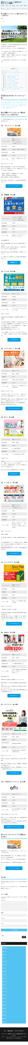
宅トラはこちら (14, 473)
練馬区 (5, 1008)
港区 (10, 5)
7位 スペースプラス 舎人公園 (10, 83)
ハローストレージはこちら (14, 185)
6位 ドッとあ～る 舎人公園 (10, 82)
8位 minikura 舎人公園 (9, 84)
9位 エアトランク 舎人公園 (10, 86)
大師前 (20, 105)
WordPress (19, 1038)
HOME (3, 8)
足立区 (8, 8)
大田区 (5, 974)
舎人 (16, 104)
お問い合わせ (10, 1030)
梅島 (13, 105)
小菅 (7, 105)
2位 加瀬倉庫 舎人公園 (9, 76)
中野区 (5, 954)
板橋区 (5, 988)
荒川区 (5, 1011)
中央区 (7, 5)
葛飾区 (5, 1015)
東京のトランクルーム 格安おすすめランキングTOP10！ (11, 2)
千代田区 (2, 5)
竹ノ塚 (24, 105)
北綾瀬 (9, 102)
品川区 (5, 968)
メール (2, 918)
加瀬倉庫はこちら (14, 262)
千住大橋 (3, 107)
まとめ (3, 90)
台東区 (21, 5)
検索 (3, 935)
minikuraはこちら (14, 695)
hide (16, 68)
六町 (14, 107)
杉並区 (5, 984)
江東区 (5, 994)
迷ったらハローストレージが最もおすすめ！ (11, 88)
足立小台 (13, 102)
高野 (21, 102)
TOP (5, 1030)
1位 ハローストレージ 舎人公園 (11, 75)
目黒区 (5, 1005)
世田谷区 (5, 947)
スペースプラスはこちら (14, 623)
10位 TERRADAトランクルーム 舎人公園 (13, 87)
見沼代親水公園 (21, 104)
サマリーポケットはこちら (14, 408)
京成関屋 (8, 107)
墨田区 (25, 5)
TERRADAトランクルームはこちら (14, 826)
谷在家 (8, 104)
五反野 (10, 105)
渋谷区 (5, 998)
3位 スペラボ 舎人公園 (9, 77)
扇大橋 (17, 102)
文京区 (17, 5)
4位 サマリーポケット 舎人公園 (11, 79)
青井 (11, 107)
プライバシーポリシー (19, 1030)
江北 (24, 102)
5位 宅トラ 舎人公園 (8, 80)
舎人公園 (12, 104)
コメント (3, 900)
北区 (4, 957)
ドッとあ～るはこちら (14, 553)
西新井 (16, 105)
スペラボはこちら (14, 339)
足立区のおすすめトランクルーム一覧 (10, 71)
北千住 (2, 102)
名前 (2, 912)
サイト (2, 923)
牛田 (4, 105)
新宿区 (13, 5)
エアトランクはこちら (14, 772)
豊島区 (5, 1018)
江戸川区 (5, 991)
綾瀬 (6, 102)
